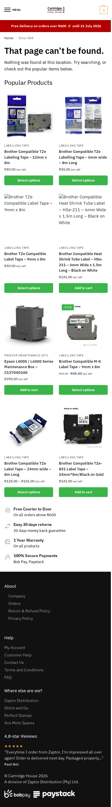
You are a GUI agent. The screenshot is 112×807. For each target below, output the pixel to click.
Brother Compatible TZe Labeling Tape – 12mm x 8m (25, 157)
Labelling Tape (16, 145)
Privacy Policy (20, 618)
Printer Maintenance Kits (26, 355)
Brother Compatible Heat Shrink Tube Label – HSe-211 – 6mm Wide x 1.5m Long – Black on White (81, 262)
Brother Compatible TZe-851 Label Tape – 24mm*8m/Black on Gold (81, 469)
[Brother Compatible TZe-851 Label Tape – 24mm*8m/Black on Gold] (83, 427)
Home (8, 38)
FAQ (8, 677)
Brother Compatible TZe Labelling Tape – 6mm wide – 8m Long (83, 157)
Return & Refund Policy (29, 610)
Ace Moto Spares (19, 722)
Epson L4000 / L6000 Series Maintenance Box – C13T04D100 (28, 367)
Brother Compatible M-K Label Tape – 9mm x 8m (80, 364)
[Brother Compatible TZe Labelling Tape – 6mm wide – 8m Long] (83, 116)
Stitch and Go (16, 708)
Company (16, 596)
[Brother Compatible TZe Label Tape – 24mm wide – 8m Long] (28, 427)
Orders (14, 603)
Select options (29, 180)
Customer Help (18, 655)
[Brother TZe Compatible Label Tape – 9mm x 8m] (28, 218)
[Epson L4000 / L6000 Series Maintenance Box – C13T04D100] (28, 325)
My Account (14, 647)
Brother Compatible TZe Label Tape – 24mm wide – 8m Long (27, 469)
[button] (103, 10)
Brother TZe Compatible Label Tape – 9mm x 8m (25, 256)
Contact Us (14, 662)
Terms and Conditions (24, 669)
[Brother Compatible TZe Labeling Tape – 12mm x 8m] (28, 116)
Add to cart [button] (83, 288)
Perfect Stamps (18, 715)
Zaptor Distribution (21, 700)
